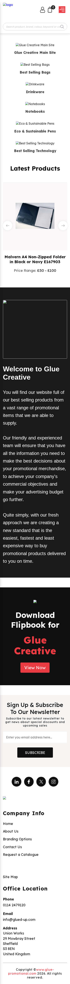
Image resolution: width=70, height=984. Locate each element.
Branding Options (17, 839)
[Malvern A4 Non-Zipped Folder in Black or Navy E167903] (35, 215)
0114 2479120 (14, 905)
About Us (10, 831)
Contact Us (12, 847)
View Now (35, 667)
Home (8, 823)
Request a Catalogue (20, 854)
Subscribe (35, 752)
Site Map (10, 877)
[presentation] (7, 225)
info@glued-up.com (19, 919)
